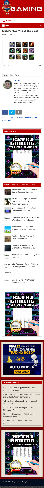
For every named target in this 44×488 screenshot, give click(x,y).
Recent (6, 184)
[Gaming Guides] (22, 359)
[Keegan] (7, 88)
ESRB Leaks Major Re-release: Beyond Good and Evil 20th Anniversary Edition (24, 201)
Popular (15, 184)
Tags (33, 184)
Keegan (6, 34)
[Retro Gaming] (21, 156)
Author (5, 75)
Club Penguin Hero (14, 482)
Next (39, 65)
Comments (24, 184)
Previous (6, 65)
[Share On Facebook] (5, 112)
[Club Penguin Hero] (22, 14)
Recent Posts (14, 75)
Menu (7, 25)
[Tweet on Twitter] (12, 112)
